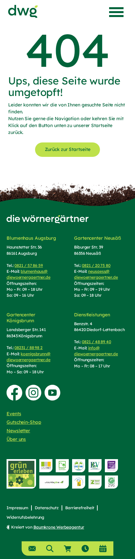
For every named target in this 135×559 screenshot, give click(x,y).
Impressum (17, 507)
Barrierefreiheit (79, 507)
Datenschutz (47, 507)
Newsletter (18, 431)
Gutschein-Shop (24, 422)
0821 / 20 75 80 (96, 265)
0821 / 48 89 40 (96, 341)
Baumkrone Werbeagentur (58, 527)
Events (14, 414)
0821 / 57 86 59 (28, 265)
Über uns (16, 439)
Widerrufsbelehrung (25, 517)
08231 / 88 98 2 (28, 347)
